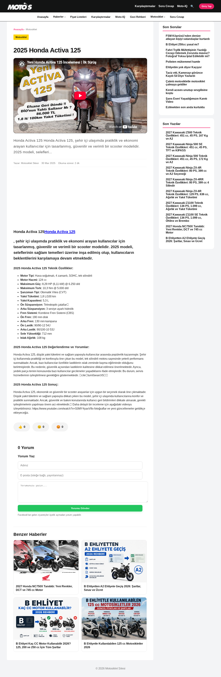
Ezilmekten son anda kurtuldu (185, 107)
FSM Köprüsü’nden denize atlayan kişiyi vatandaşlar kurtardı (188, 37)
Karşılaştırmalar (145, 6)
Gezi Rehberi (138, 16)
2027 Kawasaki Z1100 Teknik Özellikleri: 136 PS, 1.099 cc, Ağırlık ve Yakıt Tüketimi (184, 206)
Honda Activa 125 (59, 232)
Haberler (58, 16)
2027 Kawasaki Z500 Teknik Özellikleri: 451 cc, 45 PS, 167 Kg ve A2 (187, 135)
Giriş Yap (207, 6)
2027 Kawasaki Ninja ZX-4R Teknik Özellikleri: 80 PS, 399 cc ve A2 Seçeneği (186, 170)
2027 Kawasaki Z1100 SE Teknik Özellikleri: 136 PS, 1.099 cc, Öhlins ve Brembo (187, 217)
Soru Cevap (166, 6)
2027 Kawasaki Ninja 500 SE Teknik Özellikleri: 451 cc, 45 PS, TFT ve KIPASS (186, 147)
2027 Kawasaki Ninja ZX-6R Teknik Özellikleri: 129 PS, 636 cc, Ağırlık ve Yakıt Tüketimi (187, 194)
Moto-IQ (182, 6)
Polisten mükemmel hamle (183, 61)
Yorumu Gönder (80, 508)
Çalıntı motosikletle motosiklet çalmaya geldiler (185, 83)
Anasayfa (42, 16)
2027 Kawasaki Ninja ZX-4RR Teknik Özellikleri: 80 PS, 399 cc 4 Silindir (187, 182)
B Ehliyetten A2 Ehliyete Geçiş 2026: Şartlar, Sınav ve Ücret (185, 240)
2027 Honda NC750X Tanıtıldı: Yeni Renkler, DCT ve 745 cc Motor (185, 229)
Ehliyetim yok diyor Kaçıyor (184, 67)
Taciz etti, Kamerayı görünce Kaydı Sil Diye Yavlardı (184, 74)
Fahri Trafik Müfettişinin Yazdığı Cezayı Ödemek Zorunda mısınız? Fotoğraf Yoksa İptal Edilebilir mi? (188, 53)
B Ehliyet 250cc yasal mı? (182, 44)
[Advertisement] (80, 195)
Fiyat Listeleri (78, 16)
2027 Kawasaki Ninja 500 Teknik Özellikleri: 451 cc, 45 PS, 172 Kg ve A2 (187, 159)
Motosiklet (157, 16)
